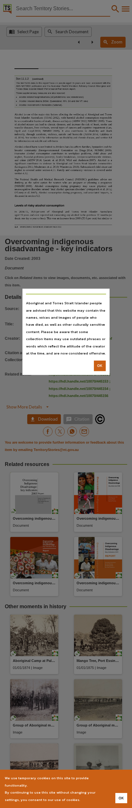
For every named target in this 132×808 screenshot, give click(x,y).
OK (100, 366)
